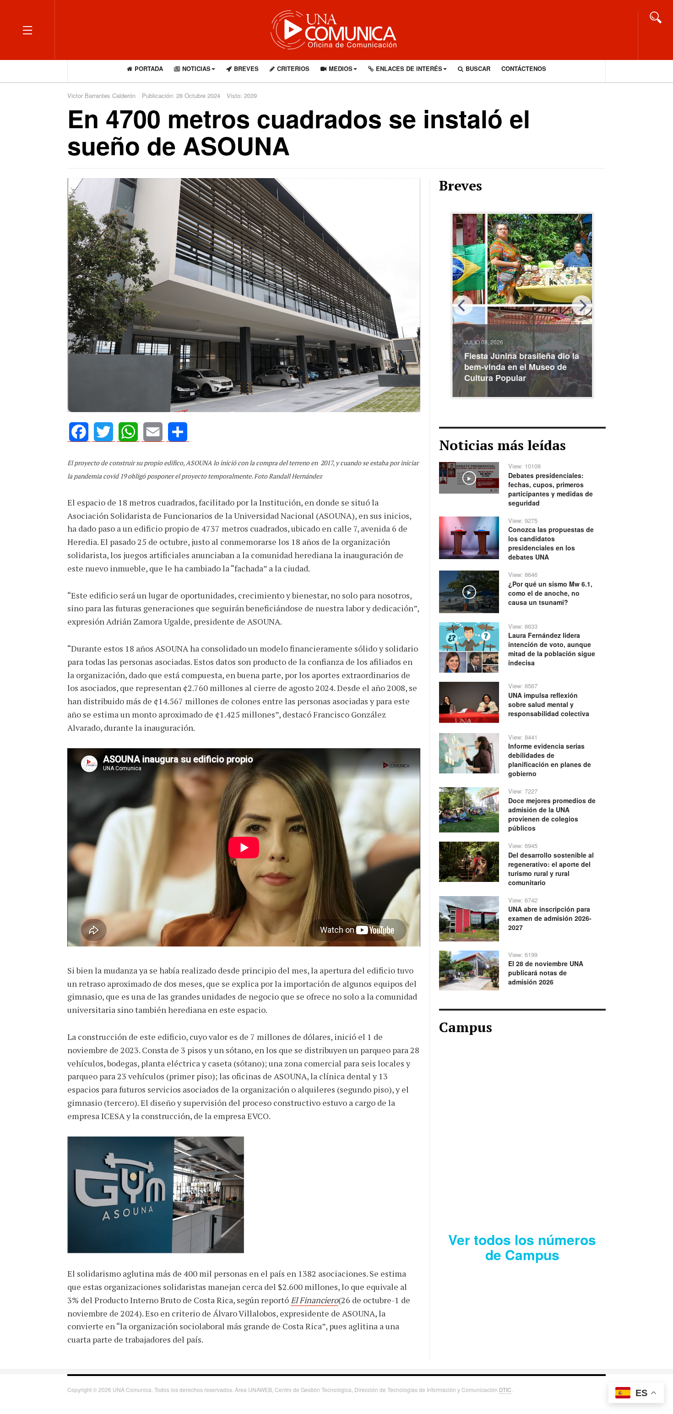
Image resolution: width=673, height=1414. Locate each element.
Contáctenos (523, 68)
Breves (246, 68)
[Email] (152, 432)
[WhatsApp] (128, 432)
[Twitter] (103, 432)
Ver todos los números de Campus (522, 1246)
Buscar (478, 68)
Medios (341, 68)
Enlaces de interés (409, 68)
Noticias (196, 68)
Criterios (293, 68)
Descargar (555, 1192)
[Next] (582, 305)
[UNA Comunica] (336, 29)
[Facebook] (78, 432)
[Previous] (463, 305)
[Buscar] (656, 16)
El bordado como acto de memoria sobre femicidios (516, 372)
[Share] (177, 432)
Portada (149, 68)
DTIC (505, 1389)
